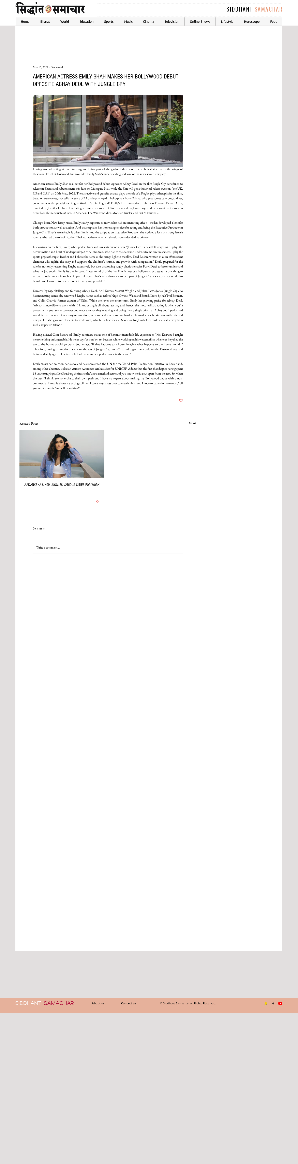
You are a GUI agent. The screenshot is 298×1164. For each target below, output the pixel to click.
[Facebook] (273, 1003)
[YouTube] (280, 1003)
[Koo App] (266, 1003)
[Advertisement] (121, 1088)
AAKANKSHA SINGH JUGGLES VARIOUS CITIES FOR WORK (62, 485)
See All (192, 422)
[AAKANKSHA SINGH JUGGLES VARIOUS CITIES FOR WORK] (61, 454)
